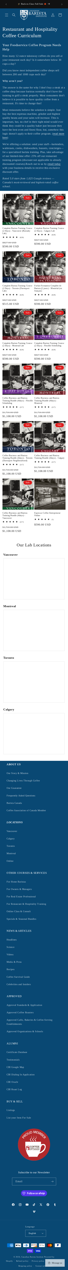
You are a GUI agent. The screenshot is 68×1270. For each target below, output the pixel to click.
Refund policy (22, 1261)
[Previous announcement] (6, 4)
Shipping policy (25, 1266)
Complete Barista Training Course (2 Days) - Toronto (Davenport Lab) (17, 288)
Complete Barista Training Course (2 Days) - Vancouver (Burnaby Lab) (17, 231)
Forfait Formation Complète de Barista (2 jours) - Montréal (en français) (48, 288)
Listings (11, 1110)
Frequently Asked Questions (21, 795)
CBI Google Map (15, 1067)
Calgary (11, 838)
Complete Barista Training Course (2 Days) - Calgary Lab (49, 229)
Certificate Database (17, 1052)
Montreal (11, 853)
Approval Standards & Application (24, 1005)
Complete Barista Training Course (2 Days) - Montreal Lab (17, 344)
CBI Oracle (12, 1082)
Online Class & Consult (19, 911)
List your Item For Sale (19, 1118)
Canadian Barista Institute (32, 1257)
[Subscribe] (52, 1181)
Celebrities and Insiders (19, 984)
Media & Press (14, 962)
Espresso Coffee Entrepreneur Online (47, 514)
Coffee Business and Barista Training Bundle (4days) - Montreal (46, 400)
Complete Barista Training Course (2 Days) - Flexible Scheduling (49, 344)
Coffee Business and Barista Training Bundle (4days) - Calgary (49, 456)
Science (10, 947)
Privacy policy (38, 1261)
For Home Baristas (16, 882)
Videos (10, 954)
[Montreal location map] (34, 630)
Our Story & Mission (17, 773)
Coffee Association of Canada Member (26, 810)
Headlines (12, 940)
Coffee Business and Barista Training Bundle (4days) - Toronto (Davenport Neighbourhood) (17, 458)
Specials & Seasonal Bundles (21, 919)
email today (54, 164)
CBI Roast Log (14, 1089)
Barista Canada (14, 803)
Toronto (11, 846)
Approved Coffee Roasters (20, 1012)
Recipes (10, 969)
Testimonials (13, 1060)
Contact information (44, 1266)
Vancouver (12, 831)
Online (10, 861)
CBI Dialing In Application (21, 1074)
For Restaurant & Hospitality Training (26, 904)
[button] (6, 15)
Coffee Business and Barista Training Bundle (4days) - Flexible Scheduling (17, 400)
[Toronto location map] (34, 682)
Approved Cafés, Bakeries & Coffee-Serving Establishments (29, 1022)
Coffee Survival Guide (18, 977)
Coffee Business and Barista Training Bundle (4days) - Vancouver (14, 515)
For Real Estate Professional (21, 896)
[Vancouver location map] (34, 578)
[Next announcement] (62, 4)
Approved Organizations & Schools (25, 1031)
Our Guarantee (14, 788)
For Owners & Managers (19, 889)
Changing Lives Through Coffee (23, 780)
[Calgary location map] (34, 733)
